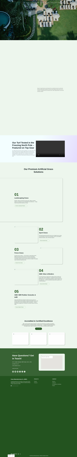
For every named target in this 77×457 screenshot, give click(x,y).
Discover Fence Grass (19, 262)
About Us (53, 381)
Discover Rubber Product (19, 307)
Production (35, 382)
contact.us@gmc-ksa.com (16, 365)
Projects (53, 385)
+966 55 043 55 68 (15, 368)
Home (24, 2)
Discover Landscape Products (20, 205)
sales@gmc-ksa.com (15, 363)
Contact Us (54, 382)
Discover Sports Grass (43, 240)
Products (35, 381)
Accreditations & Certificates (56, 384)
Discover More (38, 328)
